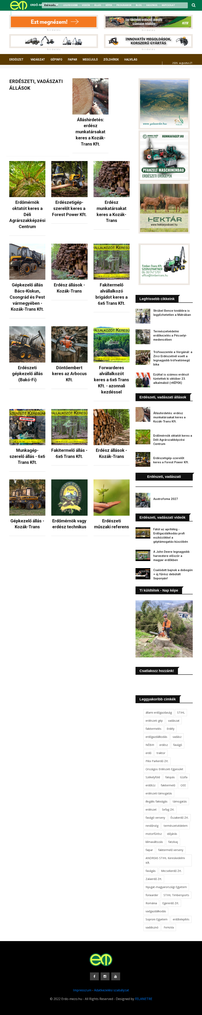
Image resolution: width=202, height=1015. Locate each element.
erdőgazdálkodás (156, 737)
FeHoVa (169, 927)
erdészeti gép (154, 720)
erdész (163, 745)
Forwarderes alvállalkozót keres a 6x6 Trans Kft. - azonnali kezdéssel (111, 379)
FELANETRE (143, 999)
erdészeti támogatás (159, 793)
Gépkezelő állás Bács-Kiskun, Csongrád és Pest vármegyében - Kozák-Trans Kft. (27, 297)
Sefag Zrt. (168, 809)
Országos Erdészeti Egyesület (164, 769)
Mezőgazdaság (23, 74)
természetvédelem (176, 826)
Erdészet (16, 59)
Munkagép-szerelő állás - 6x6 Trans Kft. (27, 456)
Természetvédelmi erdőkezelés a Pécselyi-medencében (170, 335)
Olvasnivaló (49, 74)
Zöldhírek (111, 59)
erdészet (151, 809)
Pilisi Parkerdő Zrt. (157, 761)
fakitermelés (153, 729)
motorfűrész (154, 834)
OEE (183, 785)
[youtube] (25, 13)
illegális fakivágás (156, 801)
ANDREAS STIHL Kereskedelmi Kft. (165, 860)
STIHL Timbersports (176, 895)
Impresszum (82, 990)
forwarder (152, 895)
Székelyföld (153, 777)
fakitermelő (168, 785)
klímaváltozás (154, 842)
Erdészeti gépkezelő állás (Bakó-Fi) (27, 373)
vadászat (174, 720)
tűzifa (183, 777)
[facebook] (15, 13)
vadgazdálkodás (156, 911)
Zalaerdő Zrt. (154, 879)
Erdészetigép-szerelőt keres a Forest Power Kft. (69, 208)
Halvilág (130, 59)
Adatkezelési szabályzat (111, 990)
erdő (148, 753)
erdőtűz (150, 785)
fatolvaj (173, 842)
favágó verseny (155, 817)
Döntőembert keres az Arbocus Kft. (69, 373)
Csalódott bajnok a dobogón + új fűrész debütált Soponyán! (173, 574)
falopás (170, 777)
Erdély (170, 729)
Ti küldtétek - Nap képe (158, 590)
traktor (161, 753)
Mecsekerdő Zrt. (171, 871)
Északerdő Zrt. (179, 817)
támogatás (180, 801)
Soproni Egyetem (156, 919)
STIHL (181, 712)
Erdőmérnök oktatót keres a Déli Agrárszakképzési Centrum (27, 214)
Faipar (72, 59)
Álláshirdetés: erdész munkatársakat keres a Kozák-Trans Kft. (90, 131)
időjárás (172, 834)
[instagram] (20, 13)
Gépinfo (56, 59)
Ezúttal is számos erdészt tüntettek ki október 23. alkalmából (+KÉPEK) (171, 379)
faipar (149, 850)
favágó (177, 745)
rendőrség (152, 826)
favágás (151, 871)
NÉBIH (150, 745)
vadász (177, 737)
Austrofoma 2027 (165, 499)
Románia (151, 903)
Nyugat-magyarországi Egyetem (166, 887)
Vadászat (38, 59)
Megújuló (90, 59)
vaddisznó (152, 927)
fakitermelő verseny (170, 850)
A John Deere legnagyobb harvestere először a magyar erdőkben (171, 556)
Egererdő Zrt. (170, 903)
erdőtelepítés (181, 919)
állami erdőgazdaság (159, 712)
